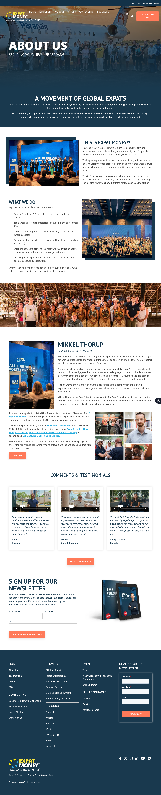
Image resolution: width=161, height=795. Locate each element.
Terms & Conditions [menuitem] (17, 775)
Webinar (50, 729)
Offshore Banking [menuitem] (54, 670)
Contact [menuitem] (13, 681)
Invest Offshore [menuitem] (17, 712)
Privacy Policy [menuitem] (33, 775)
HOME (32, 12)
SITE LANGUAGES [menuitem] (94, 692)
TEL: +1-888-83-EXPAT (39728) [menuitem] (148, 3)
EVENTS (89, 12)
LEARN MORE (17, 456)
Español (86, 704)
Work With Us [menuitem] (15, 718)
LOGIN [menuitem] (132, 3)
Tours (85, 670)
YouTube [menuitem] (50, 723)
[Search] (132, 16)
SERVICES (77, 12)
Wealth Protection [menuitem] (18, 706)
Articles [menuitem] (49, 718)
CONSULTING (62, 12)
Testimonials (15, 676)
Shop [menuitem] (48, 740)
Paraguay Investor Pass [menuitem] (57, 681)
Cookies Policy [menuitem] (48, 775)
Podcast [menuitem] (50, 712)
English (86, 698)
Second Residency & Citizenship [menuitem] (25, 701)
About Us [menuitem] (13, 670)
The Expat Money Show (59, 425)
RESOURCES (102, 12)
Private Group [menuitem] (52, 734)
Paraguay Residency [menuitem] (56, 676)
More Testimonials (80, 562)
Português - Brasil (91, 710)
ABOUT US (35, 20)
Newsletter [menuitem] (51, 746)
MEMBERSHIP (45, 12)
